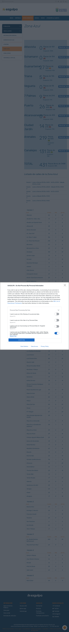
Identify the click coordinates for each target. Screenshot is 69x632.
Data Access (34, 346)
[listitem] (34, 310)
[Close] (65, 285)
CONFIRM (21, 340)
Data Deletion (24, 346)
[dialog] (34, 316)
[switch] (56, 314)
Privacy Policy (45, 346)
